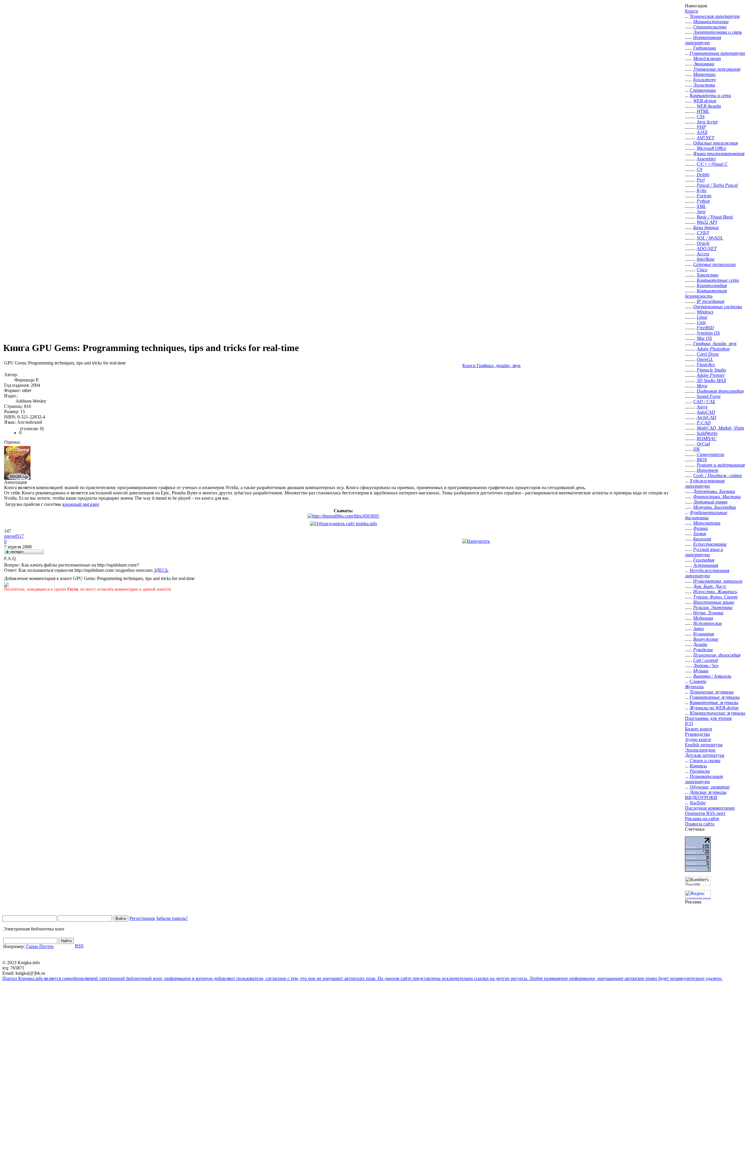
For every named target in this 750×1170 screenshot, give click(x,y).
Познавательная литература (704, 779)
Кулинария (703, 633)
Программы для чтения (708, 718)
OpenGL (705, 359)
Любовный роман (710, 501)
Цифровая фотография (720, 391)
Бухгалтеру (704, 79)
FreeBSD (705, 327)
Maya (702, 385)
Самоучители (710, 454)
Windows (705, 311)
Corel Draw (708, 354)
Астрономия (705, 565)
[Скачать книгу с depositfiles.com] (343, 515)
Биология (702, 538)
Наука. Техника (708, 612)
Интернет (707, 470)
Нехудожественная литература (707, 573)
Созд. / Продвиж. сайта (717, 475)
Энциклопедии (700, 749)
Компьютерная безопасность (706, 293)
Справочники (703, 90)
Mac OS (704, 338)
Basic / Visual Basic (715, 216)
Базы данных (706, 227)
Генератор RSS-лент (705, 813)
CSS (701, 116)
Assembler (706, 158)
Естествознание (710, 544)
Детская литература (704, 755)
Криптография (712, 285)
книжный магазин (80, 504)
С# (699, 169)
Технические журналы (712, 691)
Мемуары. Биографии (714, 507)
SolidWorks (707, 433)
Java (701, 211)
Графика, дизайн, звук (715, 343)
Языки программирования (718, 153)
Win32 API (707, 222)
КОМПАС (707, 438)
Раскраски (700, 771)
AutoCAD (706, 412)
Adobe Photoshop (713, 348)
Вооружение (705, 639)
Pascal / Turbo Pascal (717, 185)
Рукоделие (703, 649)
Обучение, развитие (710, 786)
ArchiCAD (706, 417)
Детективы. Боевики (714, 491)
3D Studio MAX (711, 380)
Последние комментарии (710, 808)
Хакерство (707, 274)
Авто (698, 628)
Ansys (702, 406)
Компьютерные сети (718, 280)
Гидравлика (704, 47)
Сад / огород (705, 660)
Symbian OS (708, 332)
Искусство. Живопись (715, 591)
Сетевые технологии (714, 264)
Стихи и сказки (705, 760)
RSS (79, 945)
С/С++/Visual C (712, 164)
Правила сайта (699, 823)
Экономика (703, 63)
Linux (702, 317)
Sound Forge (709, 396)
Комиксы (698, 765)
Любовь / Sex (705, 665)
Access (703, 253)
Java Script (707, 121)
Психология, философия (716, 654)
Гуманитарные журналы (715, 697)
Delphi (703, 174)
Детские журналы (708, 792)
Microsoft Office (711, 148)
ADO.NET (707, 248)
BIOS (702, 459)
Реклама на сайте (702, 818)
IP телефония (710, 301)
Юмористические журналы (717, 713)
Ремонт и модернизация (721, 464)
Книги (691, 11)
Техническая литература (715, 16)
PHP (701, 127)
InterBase (706, 259)
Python (703, 201)
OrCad (703, 443)
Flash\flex (706, 364)
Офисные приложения (715, 142)
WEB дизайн (709, 106)
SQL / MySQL (710, 237)
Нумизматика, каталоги (717, 581)
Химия (699, 533)
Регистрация (142, 918)
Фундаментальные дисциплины (706, 515)
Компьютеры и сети (710, 95)
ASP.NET (705, 137)
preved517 (14, 536)
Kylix (701, 190)
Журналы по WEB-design (714, 707)
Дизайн (700, 644)
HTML (703, 111)
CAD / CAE (704, 401)
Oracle (703, 243)
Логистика (704, 84)
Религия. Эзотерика (712, 607)
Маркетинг (704, 74)
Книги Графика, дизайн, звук (491, 365)
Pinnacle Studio (711, 369)
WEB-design (704, 100)
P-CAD (704, 422)
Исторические (707, 623)
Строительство (710, 26)
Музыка (700, 670)
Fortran (704, 195)
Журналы (694, 686)
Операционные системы (717, 306)
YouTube (698, 802)
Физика (700, 528)
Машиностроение (711, 21)
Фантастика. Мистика (717, 496)
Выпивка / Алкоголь (712, 676)
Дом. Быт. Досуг (709, 586)
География (703, 559)
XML (701, 206)
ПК (696, 449)
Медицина (703, 617)
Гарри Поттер (40, 946)
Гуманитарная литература (717, 53)
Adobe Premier (711, 375)
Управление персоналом (716, 69)
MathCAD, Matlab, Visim (720, 427)
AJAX (702, 132)
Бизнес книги (698, 728)
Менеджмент (707, 58)
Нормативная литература (703, 40)
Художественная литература (705, 483)
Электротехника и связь (717, 32)
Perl (701, 179)
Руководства (697, 734)
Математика (706, 522)
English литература (703, 744)
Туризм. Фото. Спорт (715, 596)
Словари (698, 681)
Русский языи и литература (704, 552)
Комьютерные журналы (714, 702)
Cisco (702, 269)
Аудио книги (698, 739)
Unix (701, 322)
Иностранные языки (713, 602)
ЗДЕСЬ (161, 570)
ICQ (689, 723)
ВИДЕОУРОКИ (701, 797)
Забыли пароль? (172, 918)
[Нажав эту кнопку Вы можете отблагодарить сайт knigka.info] (343, 523)
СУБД (703, 232)
